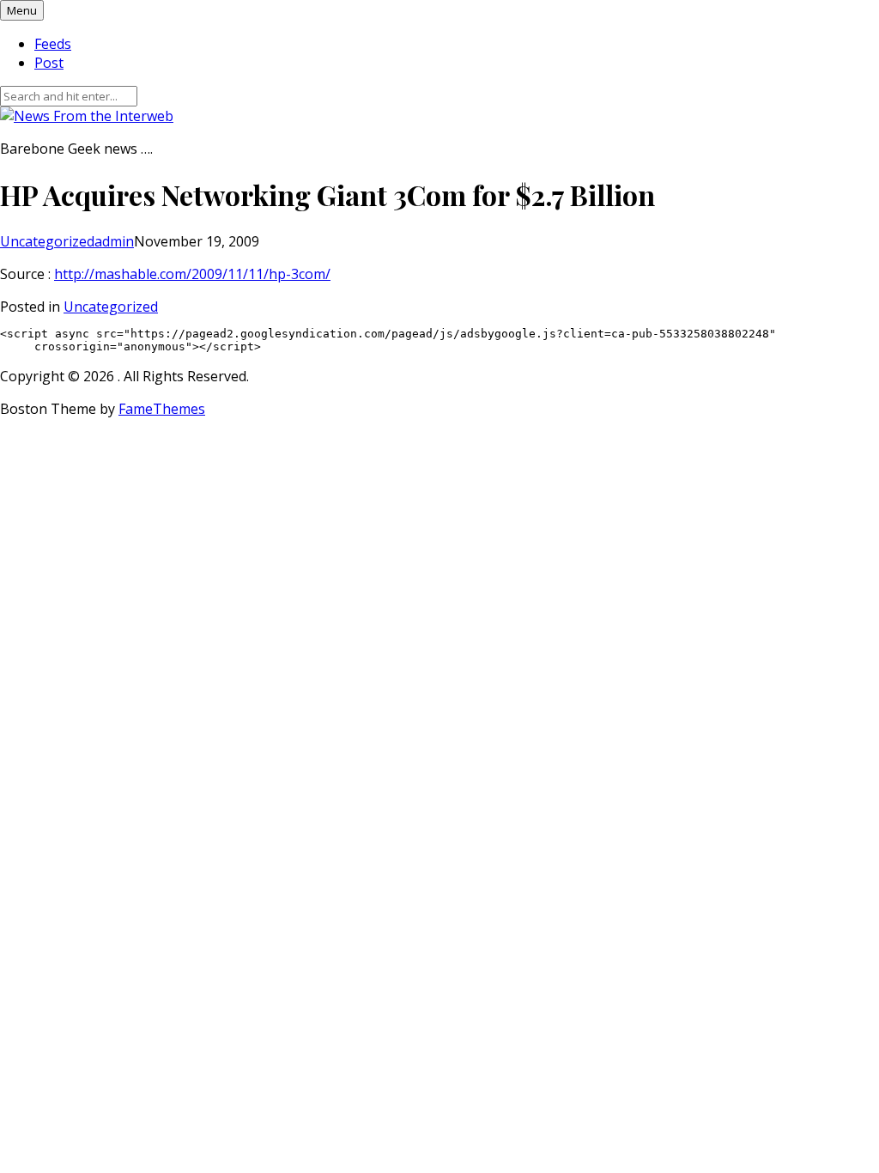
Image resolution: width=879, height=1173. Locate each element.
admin (114, 241)
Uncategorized (47, 241)
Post (49, 62)
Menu (22, 10)
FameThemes (161, 408)
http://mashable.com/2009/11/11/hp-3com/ (192, 273)
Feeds (52, 43)
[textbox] (439, 340)
